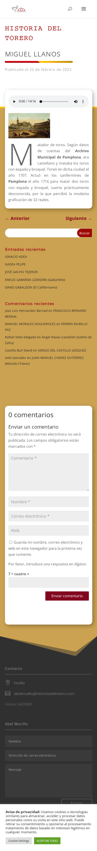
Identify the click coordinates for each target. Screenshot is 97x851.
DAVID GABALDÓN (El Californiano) (31, 287)
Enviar (77, 803)
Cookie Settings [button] (18, 841)
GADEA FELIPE (15, 264)
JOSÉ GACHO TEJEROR (21, 272)
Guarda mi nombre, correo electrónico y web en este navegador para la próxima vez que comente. (45, 548)
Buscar (84, 233)
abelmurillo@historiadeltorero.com (44, 693)
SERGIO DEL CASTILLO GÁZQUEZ (62, 350)
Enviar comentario (67, 595)
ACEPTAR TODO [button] (47, 841)
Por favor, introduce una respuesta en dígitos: (47, 564)
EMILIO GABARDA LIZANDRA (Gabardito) (35, 280)
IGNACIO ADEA (16, 256)
